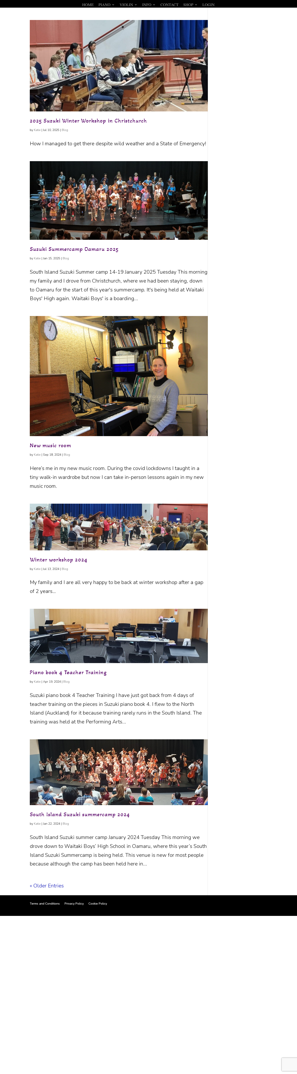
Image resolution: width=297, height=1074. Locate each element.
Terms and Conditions (45, 904)
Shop (188, 5)
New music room (50, 445)
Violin (126, 5)
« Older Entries (47, 885)
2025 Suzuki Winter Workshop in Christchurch (88, 120)
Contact (169, 5)
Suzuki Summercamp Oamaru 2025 (74, 249)
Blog (65, 130)
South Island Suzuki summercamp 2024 (80, 814)
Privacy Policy (74, 904)
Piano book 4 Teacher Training (68, 672)
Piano (104, 5)
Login (208, 5)
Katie (37, 130)
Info (146, 5)
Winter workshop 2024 (58, 559)
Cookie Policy (97, 904)
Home (88, 5)
